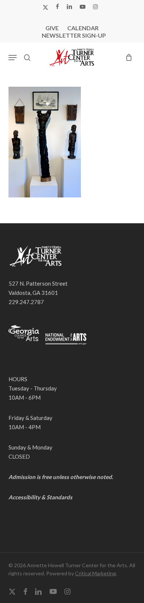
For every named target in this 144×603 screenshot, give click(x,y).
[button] (12, 57)
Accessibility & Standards (40, 497)
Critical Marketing (95, 573)
